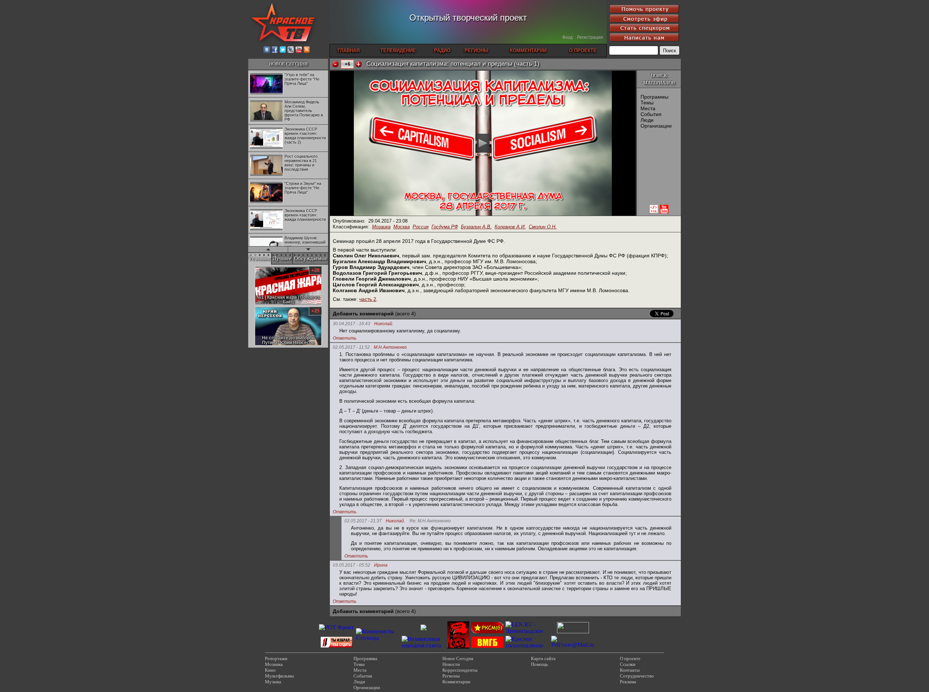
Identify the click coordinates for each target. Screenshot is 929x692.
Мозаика (381, 226)
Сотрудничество (637, 676)
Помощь (539, 664)
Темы (647, 102)
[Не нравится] (335, 64)
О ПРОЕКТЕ (583, 50)
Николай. (383, 324)
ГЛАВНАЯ (348, 50)
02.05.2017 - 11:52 (351, 347)
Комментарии (456, 681)
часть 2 (367, 299)
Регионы (451, 676)
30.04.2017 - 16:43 (351, 323)
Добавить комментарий (363, 313)
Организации (656, 126)
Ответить (344, 338)
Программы (654, 97)
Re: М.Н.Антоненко (430, 521)
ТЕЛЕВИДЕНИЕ (398, 50)
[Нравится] (358, 64)
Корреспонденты (460, 670)
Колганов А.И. (510, 226)
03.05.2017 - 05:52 (351, 565)
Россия (421, 226)
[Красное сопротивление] (527, 645)
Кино (270, 670)
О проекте (630, 658)
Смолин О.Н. (543, 226)
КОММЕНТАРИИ (528, 50)
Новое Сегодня (457, 658)
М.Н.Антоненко (390, 347)
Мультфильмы (279, 676)
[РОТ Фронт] (336, 627)
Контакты (630, 670)
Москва (401, 226)
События (651, 114)
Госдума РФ (444, 226)
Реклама (628, 681)
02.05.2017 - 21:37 (363, 520)
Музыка (273, 681)
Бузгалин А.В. (476, 226)
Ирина (381, 565)
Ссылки (627, 664)
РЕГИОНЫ (476, 50)
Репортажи (276, 658)
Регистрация (590, 37)
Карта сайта (543, 658)
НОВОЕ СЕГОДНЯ (288, 63)
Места (648, 108)
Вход (567, 37)
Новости (451, 664)
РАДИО (442, 50)
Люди (647, 120)
